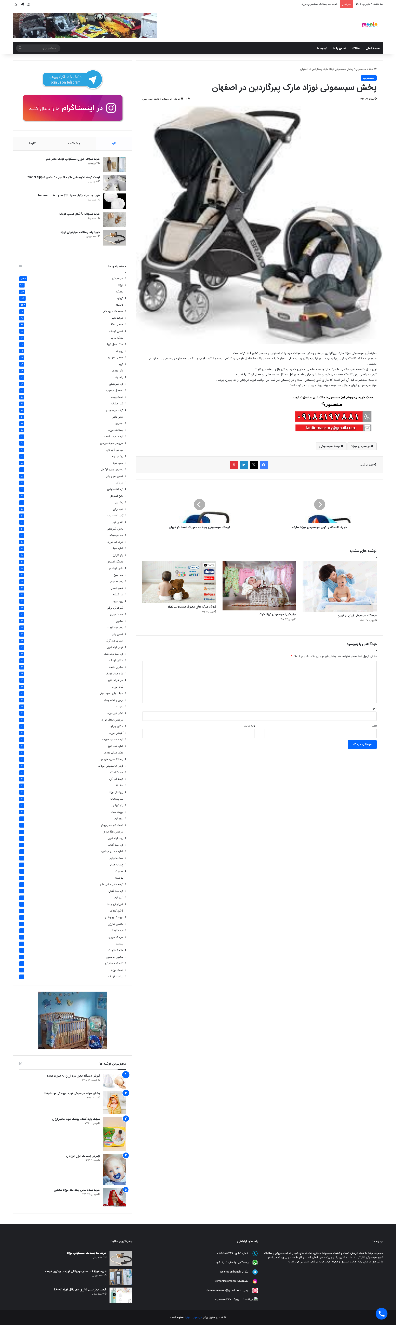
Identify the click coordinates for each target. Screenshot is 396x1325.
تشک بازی (117, 338)
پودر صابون (116, 581)
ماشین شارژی (115, 924)
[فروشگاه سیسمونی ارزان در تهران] (340, 586)
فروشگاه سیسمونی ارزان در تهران (357, 615)
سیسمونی (361, 69)
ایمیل (373, 726)
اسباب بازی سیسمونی (111, 693)
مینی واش (117, 417)
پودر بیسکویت (115, 627)
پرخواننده (74, 143)
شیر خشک (117, 404)
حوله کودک (117, 930)
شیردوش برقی (115, 608)
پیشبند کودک (115, 977)
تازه (114, 143)
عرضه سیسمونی (330, 446)
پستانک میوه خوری (112, 759)
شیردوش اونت (115, 904)
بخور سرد (118, 463)
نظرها (32, 143)
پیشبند (119, 944)
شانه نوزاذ (117, 687)
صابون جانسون (114, 957)
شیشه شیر (117, 318)
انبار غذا (119, 786)
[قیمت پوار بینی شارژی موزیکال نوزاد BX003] (121, 1295)
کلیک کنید (220, 1262)
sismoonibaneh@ (230, 1272)
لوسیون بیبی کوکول (112, 469)
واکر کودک (117, 371)
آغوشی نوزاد (116, 733)
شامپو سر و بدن (114, 476)
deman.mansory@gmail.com (223, 1290)
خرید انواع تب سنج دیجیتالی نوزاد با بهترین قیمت (75, 1271)
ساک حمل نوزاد (114, 344)
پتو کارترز (118, 555)
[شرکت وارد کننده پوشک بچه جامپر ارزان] (114, 1134)
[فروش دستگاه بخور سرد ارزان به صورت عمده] (114, 1081)
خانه (371, 69)
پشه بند (119, 377)
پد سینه (119, 878)
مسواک (119, 871)
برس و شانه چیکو (113, 700)
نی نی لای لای (114, 450)
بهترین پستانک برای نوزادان (83, 1156)
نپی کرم (118, 897)
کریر (121, 364)
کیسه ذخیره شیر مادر (111, 884)
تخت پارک (117, 397)
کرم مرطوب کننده (113, 436)
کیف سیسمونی (114, 410)
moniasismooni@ (225, 1281)
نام (375, 708)
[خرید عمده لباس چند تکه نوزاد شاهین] (114, 1197)
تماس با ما (339, 48)
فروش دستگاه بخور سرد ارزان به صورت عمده (73, 1076)
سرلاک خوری (115, 937)
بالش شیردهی (115, 529)
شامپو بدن (117, 634)
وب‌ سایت (249, 726)
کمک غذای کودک (113, 753)
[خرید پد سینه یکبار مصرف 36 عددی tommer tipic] (114, 201)
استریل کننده (116, 667)
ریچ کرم (118, 818)
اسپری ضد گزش (114, 641)
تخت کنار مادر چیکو (112, 825)
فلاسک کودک (115, 950)
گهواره (120, 298)
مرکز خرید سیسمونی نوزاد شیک (277, 614)
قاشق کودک (116, 911)
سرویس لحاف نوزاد (112, 720)
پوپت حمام (117, 812)
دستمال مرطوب (114, 390)
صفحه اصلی (372, 48)
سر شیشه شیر (115, 680)
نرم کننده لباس (115, 489)
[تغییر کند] (369, 24)
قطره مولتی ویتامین (112, 851)
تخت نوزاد (117, 970)
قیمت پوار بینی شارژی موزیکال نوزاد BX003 (80, 1289)
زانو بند (119, 706)
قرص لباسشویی (114, 647)
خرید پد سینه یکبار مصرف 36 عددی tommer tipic (69, 195)
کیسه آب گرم (116, 779)
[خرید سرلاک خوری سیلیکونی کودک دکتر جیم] (114, 164)
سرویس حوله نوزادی (111, 443)
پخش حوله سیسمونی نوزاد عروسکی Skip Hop (72, 1093)
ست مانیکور (116, 858)
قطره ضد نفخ (115, 746)
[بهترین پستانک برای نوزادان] (114, 1169)
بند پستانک (116, 799)
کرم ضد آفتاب (115, 845)
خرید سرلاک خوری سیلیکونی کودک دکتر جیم (73, 159)
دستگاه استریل (115, 562)
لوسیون (119, 423)
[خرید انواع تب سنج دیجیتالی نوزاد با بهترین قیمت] (121, 1277)
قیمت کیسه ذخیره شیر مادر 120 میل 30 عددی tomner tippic (63, 177)
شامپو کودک (116, 331)
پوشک (119, 292)
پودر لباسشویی (115, 838)
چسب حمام (116, 865)
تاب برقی (118, 509)
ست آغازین (116, 614)
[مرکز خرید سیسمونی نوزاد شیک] (260, 585)
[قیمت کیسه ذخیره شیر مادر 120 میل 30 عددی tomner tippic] (114, 183)
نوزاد (120, 285)
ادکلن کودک (116, 660)
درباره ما (322, 48)
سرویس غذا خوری (113, 832)
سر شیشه (118, 595)
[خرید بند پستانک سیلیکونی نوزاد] (114, 238)
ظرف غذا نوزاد (115, 542)
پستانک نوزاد (115, 430)
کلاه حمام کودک (114, 674)
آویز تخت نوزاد (114, 515)
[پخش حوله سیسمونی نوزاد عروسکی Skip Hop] (114, 1102)
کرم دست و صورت (112, 739)
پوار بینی (118, 502)
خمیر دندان (117, 588)
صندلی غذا (117, 325)
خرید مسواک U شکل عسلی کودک (79, 214)
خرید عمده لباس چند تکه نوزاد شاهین (77, 1190)
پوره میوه (118, 601)
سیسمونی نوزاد (361, 446)
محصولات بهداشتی (112, 311)
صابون (119, 621)
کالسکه (119, 305)
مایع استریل (116, 496)
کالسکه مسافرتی (114, 963)
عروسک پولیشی (114, 917)
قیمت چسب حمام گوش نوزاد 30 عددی (316, 4)
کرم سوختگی (116, 384)
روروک (119, 351)
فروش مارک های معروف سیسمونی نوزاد (192, 606)
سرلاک (119, 483)
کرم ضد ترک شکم (113, 654)
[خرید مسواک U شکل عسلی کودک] (114, 219)
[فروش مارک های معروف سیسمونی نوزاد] (179, 582)
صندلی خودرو (115, 357)
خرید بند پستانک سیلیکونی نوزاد (80, 232)
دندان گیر (118, 522)
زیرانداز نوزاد (116, 792)
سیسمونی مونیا (194, 1317)
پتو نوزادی (117, 805)
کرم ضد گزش (115, 891)
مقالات (356, 48)
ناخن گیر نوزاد (115, 713)
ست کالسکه (116, 772)
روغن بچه (117, 456)
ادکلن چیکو (117, 726)
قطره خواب (117, 548)
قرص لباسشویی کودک (110, 766)
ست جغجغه (116, 535)
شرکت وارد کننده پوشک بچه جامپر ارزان (76, 1119)
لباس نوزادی (116, 568)
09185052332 (225, 1253)
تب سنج (118, 575)
